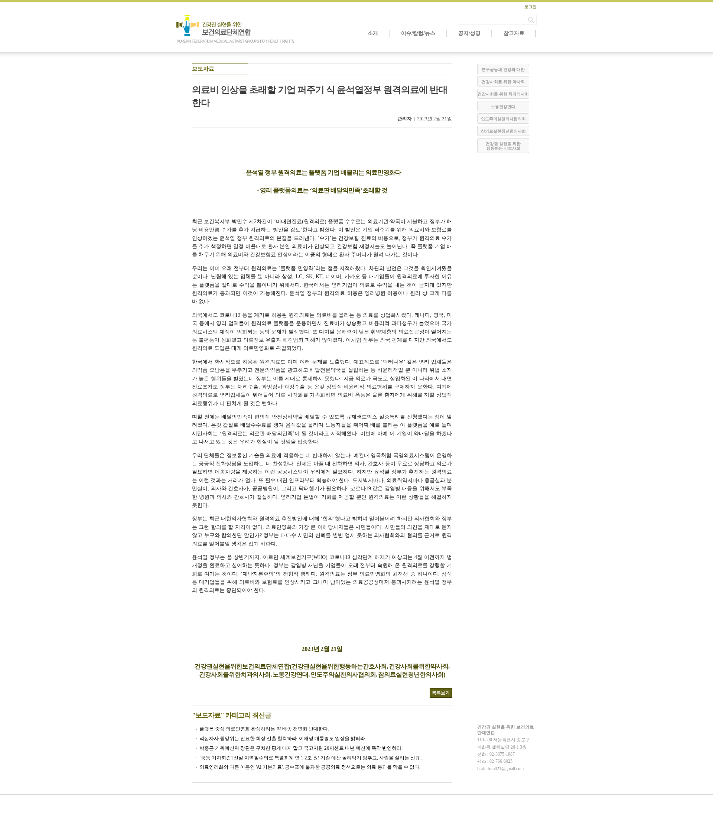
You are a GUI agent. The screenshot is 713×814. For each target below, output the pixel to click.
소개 (373, 33)
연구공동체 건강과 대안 (503, 69)
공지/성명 (469, 33)
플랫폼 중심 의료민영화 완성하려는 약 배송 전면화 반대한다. (264, 729)
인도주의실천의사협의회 (503, 119)
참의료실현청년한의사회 (503, 131)
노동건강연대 (503, 106)
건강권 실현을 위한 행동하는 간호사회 (503, 145)
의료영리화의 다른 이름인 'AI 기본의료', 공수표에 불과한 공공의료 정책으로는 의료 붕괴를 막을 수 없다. (309, 767)
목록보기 (441, 693)
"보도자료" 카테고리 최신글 (231, 715)
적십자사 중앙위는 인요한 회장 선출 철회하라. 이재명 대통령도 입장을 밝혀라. (282, 738)
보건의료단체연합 (235, 29)
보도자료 (203, 69)
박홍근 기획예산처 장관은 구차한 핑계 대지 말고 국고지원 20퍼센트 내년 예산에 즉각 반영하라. (301, 748)
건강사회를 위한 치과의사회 (503, 94)
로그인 (530, 6)
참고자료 (514, 33)
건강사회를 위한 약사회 (503, 81)
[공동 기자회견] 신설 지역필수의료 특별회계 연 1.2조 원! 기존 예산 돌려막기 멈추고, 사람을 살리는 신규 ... (311, 758)
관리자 (404, 118)
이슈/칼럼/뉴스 (418, 33)
